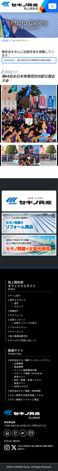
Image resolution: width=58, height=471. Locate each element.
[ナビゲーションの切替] (52, 6)
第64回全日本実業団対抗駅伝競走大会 (28, 76)
